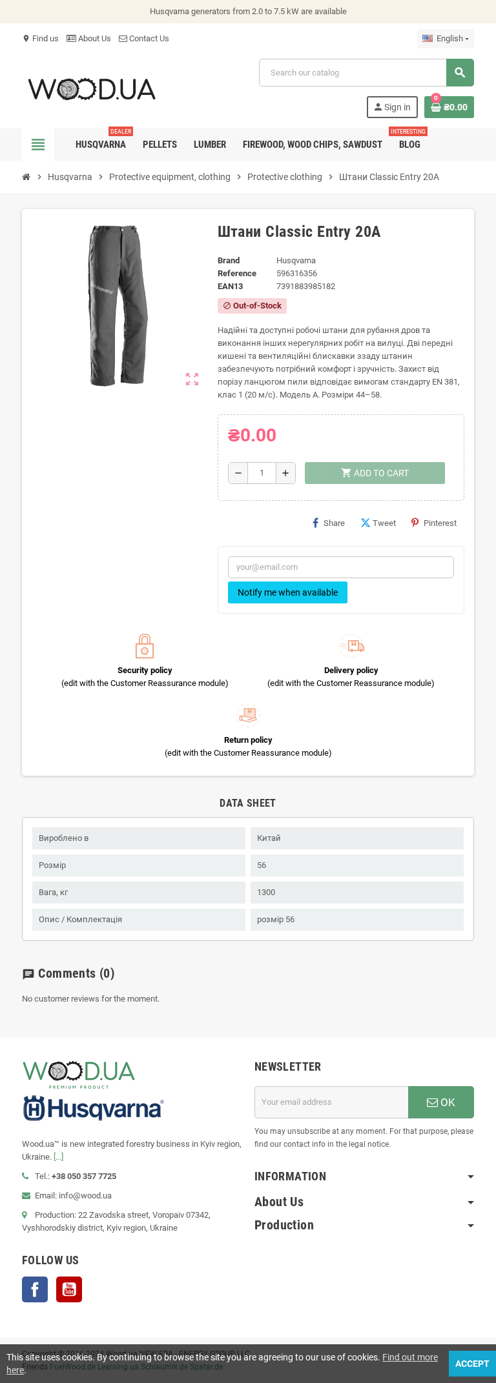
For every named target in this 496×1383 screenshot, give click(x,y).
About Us (93, 38)
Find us (40, 38)
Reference (237, 273)
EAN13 (230, 286)
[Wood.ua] (91, 87)
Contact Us (148, 38)
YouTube (69, 1289)
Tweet (384, 523)
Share (334, 523)
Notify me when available (288, 592)
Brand (229, 260)
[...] (58, 1157)
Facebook (35, 1289)
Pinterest (440, 523)
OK (446, 1102)
